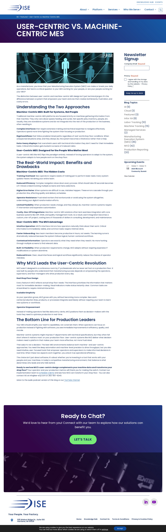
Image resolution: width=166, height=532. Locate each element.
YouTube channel (72, 380)
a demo (50, 373)
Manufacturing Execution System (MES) (134, 139)
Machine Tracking (134, 126)
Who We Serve (131, 10)
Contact (149, 10)
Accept (120, 528)
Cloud (127, 110)
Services (113, 10)
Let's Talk (83, 439)
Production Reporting (136, 149)
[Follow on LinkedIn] (146, 502)
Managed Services (135, 130)
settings (105, 529)
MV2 (126, 145)
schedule (43, 373)
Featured (129, 114)
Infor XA (128, 118)
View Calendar (129, 176)
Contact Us (105, 519)
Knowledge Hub (145, 2)
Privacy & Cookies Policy (142, 519)
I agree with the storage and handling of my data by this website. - (137, 82)
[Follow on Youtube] (154, 502)
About (83, 10)
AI (125, 106)
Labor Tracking (132, 122)
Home (79, 519)
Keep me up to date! (134, 93)
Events (159, 2)
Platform (97, 10)
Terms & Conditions (120, 519)
